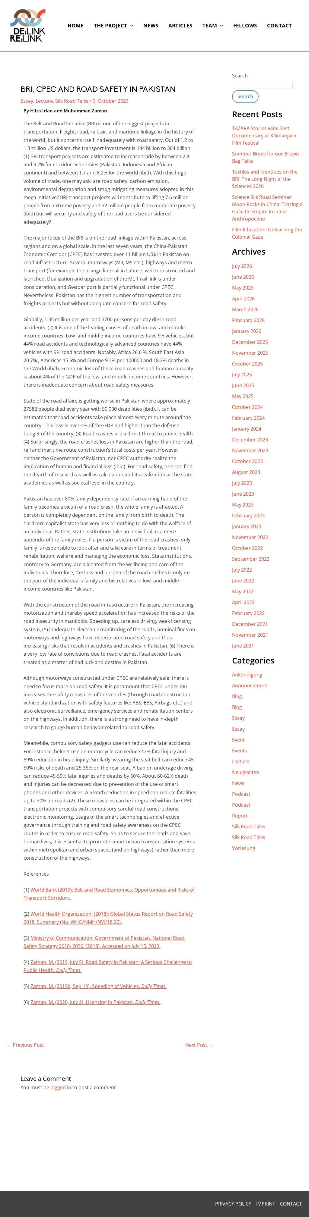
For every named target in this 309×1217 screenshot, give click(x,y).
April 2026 (243, 298)
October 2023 (247, 461)
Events (239, 750)
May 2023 (242, 504)
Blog (237, 696)
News (150, 25)
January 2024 (246, 428)
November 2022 (250, 537)
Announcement (249, 685)
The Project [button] (110, 25)
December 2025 (250, 342)
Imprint (265, 1203)
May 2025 (242, 396)
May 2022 (242, 591)
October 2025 (247, 363)
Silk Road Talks (71, 101)
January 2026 (246, 331)
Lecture (44, 101)
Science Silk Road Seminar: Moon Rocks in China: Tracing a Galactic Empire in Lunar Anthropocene (267, 208)
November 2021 (250, 635)
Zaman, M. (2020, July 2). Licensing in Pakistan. (95, 1002)
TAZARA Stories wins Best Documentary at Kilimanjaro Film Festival (264, 135)
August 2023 (246, 472)
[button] (130, 25)
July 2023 (242, 483)
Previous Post (25, 1045)
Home (76, 25)
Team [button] (209, 25)
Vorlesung (243, 848)
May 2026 (242, 287)
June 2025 (243, 385)
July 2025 (242, 374)
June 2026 (243, 277)
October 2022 (247, 548)
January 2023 (246, 526)
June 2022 (243, 580)
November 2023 (250, 450)
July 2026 (242, 266)
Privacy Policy (233, 1203)
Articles (180, 25)
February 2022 (248, 613)
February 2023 (248, 515)
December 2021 (250, 624)
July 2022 (242, 569)
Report (240, 815)
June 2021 (243, 645)
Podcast (241, 794)
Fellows (245, 25)
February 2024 (248, 418)
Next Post (199, 1045)
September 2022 (250, 559)
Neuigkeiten (245, 772)
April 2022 (243, 602)
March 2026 (245, 309)
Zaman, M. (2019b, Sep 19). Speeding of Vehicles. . (98, 986)
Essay (27, 101)
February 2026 (248, 320)
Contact (279, 25)
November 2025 (250, 353)
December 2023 (250, 439)
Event (238, 739)
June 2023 (243, 494)
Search (240, 75)
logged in (60, 1087)
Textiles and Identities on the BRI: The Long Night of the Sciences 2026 (265, 179)
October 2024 (247, 407)
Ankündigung (247, 674)
